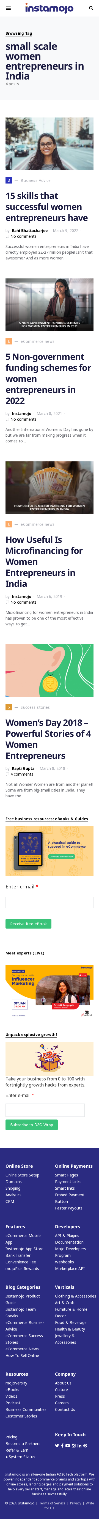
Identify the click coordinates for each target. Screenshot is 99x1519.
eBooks (12, 1389)
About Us (63, 1383)
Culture (61, 1389)
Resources (17, 1374)
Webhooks (64, 1262)
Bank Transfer (18, 1255)
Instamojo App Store (24, 1248)
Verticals (64, 1287)
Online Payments (74, 1166)
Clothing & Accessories (75, 1296)
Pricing (11, 1436)
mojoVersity (16, 1383)
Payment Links (68, 1181)
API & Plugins (67, 1235)
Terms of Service (52, 1503)
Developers (67, 1227)
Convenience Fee (21, 1262)
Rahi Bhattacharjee (30, 230)
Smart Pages (66, 1175)
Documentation (69, 1242)
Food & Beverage (71, 1322)
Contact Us (65, 1409)
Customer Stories (21, 1416)
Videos (11, 1396)
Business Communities (26, 1409)
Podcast (13, 1402)
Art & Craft (65, 1302)
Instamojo (21, 413)
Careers (62, 1402)
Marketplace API (70, 1268)
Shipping (13, 1188)
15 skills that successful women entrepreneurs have (47, 206)
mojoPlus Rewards (22, 1268)
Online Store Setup (22, 1175)
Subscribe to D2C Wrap (31, 1125)
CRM (10, 1201)
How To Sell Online (22, 1355)
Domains (14, 1181)
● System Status (20, 1456)
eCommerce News (22, 1348)
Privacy (75, 1503)
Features (15, 1227)
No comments (23, 236)
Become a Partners (23, 1443)
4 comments (21, 774)
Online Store (19, 1166)
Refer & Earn (17, 1450)
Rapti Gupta (23, 768)
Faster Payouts (68, 1208)
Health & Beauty (70, 1329)
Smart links (65, 1188)
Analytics (13, 1194)
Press (60, 1396)
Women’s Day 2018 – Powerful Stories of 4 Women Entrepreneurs (48, 738)
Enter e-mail (22, 886)
